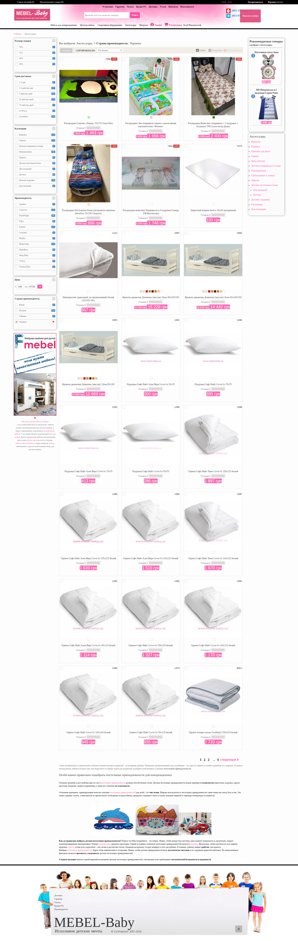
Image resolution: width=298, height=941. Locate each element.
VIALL (22, 261)
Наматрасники (258, 170)
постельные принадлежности (113, 783)
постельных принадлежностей (123, 792)
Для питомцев (258, 209)
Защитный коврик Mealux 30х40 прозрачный (213, 210)
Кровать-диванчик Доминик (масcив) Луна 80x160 (88, 384)
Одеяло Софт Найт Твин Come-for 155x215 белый (213, 471)
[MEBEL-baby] (32, 20)
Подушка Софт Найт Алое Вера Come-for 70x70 (88, 471)
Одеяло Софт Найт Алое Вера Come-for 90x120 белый (88, 645)
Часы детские (258, 161)
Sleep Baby (23, 255)
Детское (257, 195)
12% (21, 53)
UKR (224, 2)
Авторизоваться (255, 2)
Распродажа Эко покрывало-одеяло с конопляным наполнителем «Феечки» (150, 125)
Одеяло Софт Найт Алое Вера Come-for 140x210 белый (150, 558)
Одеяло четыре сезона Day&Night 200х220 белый (213, 732)
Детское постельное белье (264, 185)
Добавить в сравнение (61, 59)
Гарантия (120, 7)
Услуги (163, 7)
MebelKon (23, 249)
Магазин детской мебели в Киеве (35, 421)
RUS (230, 2)
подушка (194, 844)
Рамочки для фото (260, 151)
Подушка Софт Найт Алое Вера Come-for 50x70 (151, 384)
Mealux (22, 238)
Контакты (173, 7)
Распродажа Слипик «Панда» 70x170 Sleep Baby (88, 123)
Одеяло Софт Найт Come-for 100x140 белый (88, 732)
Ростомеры (256, 204)
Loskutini (23, 232)
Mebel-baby (24, 244)
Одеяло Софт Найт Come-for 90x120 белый (150, 732)
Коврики (255, 146)
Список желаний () (25, 2)
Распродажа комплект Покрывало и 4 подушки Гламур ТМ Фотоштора (151, 212)
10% (21, 47)
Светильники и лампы (263, 175)
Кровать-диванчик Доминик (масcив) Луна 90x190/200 (150, 297)
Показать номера (250, 16)
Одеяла (255, 156)
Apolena (22, 204)
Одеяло (71, 847)
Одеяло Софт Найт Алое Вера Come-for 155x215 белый (88, 558)
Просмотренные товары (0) (51, 2)
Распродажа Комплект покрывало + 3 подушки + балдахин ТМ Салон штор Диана (213, 125)
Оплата (130, 7)
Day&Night (24, 215)
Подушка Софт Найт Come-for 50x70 (150, 471)
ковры (51, 443)
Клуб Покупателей (192, 25)
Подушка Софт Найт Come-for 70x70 (213, 384)
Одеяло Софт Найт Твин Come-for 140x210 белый (213, 558)
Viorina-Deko (24, 267)
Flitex (21, 221)
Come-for (23, 210)
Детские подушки (260, 199)
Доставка (153, 7)
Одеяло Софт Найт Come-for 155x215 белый (151, 645)
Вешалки (256, 141)
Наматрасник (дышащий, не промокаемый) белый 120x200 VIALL (88, 299)
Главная (17, 34)
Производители (61, 909)
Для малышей (260, 190)
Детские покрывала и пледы (266, 166)
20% (21, 58)
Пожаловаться (187, 7)
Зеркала (255, 180)
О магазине (108, 7)
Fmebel (22, 227)
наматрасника (105, 844)
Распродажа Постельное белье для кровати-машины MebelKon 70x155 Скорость (88, 212)
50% (21, 64)
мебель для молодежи (24, 443)
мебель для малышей (34, 440)
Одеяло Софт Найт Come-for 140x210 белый (213, 645)
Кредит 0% (141, 7)
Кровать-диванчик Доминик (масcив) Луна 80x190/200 (213, 297)
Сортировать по (85, 50)
